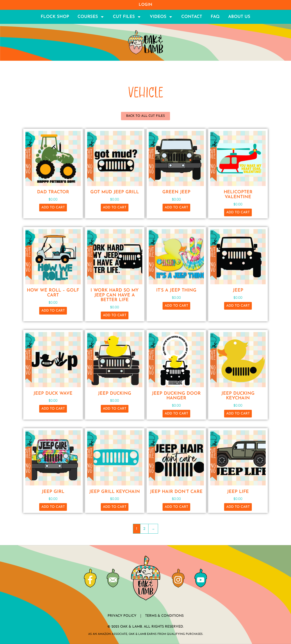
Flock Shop (55, 17)
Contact (191, 17)
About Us (239, 17)
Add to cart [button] (53, 207)
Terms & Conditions (164, 616)
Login (145, 5)
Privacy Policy (122, 616)
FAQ (215, 17)
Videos (158, 17)
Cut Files (124, 17)
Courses (88, 17)
